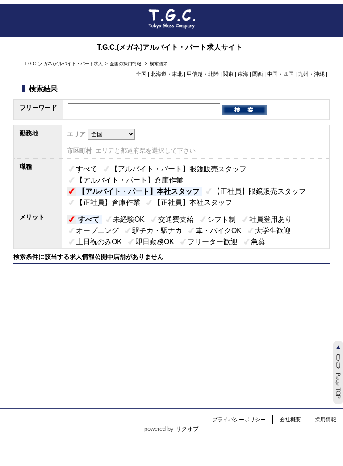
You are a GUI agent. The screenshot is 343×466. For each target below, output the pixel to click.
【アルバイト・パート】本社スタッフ (139, 191)
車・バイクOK (219, 230)
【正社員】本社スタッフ (193, 202)
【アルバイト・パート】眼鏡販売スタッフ (179, 169)
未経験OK (129, 219)
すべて (86, 169)
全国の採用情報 (126, 63)
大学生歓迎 (273, 230)
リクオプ (187, 428)
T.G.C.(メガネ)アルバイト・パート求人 (64, 63)
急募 (258, 241)
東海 (243, 74)
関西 (257, 74)
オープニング (97, 230)
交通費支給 (176, 219)
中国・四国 (280, 74)
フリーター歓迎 (213, 241)
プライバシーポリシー (239, 419)
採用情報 (325, 419)
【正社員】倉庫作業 (108, 202)
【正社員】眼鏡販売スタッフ (259, 191)
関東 (228, 74)
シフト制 (221, 219)
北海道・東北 (167, 74)
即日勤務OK (154, 241)
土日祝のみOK (99, 241)
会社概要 (290, 419)
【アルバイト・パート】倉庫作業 (129, 180)
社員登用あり (270, 219)
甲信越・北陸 (203, 74)
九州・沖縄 (311, 74)
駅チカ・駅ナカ (157, 230)
